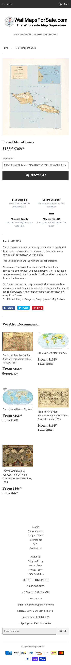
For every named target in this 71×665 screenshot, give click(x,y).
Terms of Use (35, 565)
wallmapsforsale (36, 646)
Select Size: (8, 158)
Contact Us (35, 548)
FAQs (35, 544)
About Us (35, 557)
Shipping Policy (35, 561)
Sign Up (62, 631)
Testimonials (35, 540)
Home (5, 48)
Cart (66, 4)
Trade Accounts (36, 574)
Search (35, 527)
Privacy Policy (35, 569)
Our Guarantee (35, 531)
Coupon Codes (35, 535)
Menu (9, 4)
